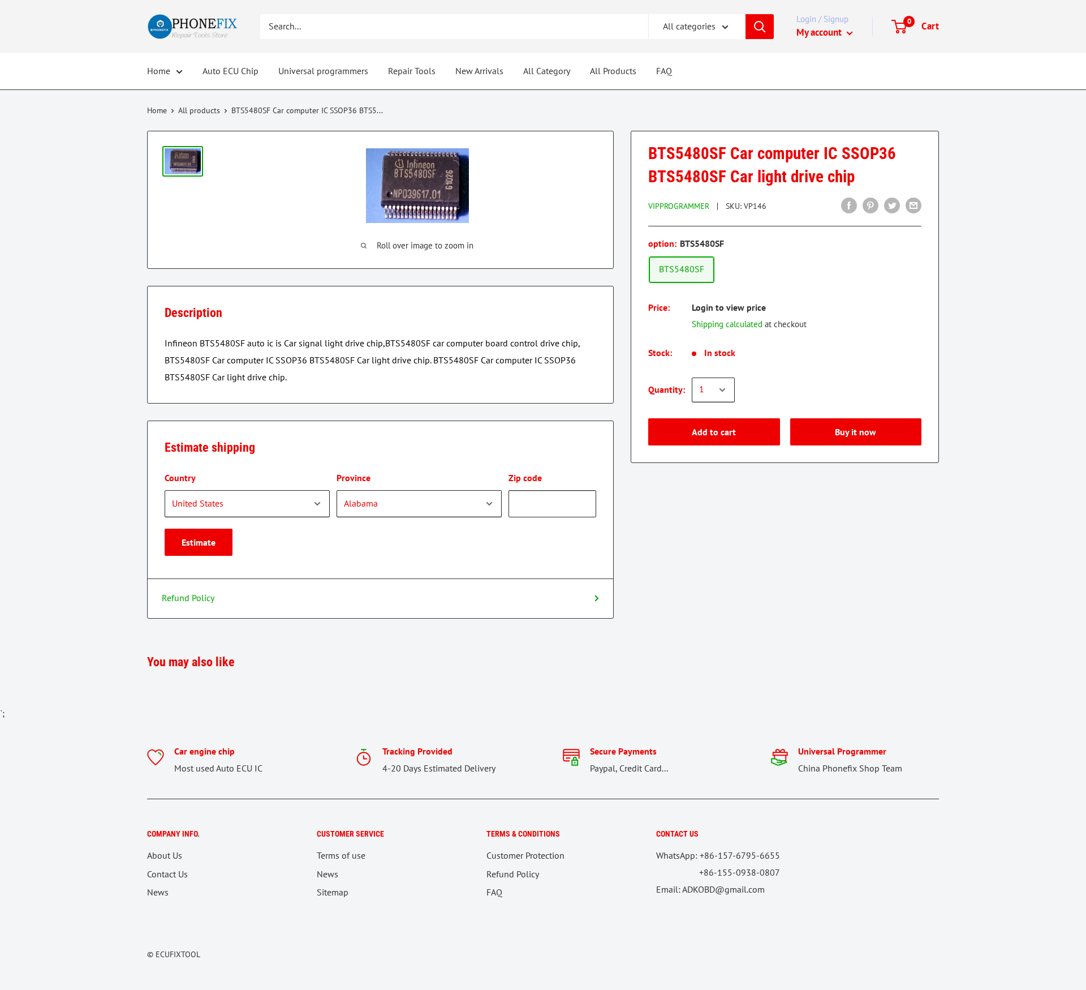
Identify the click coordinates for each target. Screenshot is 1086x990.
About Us (164, 855)
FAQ (664, 70)
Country (180, 477)
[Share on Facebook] (849, 204)
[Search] (759, 26)
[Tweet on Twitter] (892, 204)
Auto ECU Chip (230, 70)
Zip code (525, 477)
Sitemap (332, 892)
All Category (546, 70)
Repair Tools (412, 70)
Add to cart (714, 432)
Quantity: (666, 389)
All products (199, 110)
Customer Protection (525, 855)
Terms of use (341, 855)
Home (158, 70)
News (158, 892)
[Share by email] (913, 204)
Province (353, 477)
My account (820, 32)
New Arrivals (479, 70)
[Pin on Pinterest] (870, 204)
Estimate (199, 542)
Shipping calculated (727, 324)
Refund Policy (188, 597)
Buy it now (855, 432)
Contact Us (167, 874)
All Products (613, 70)
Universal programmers (323, 70)
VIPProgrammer (678, 206)
